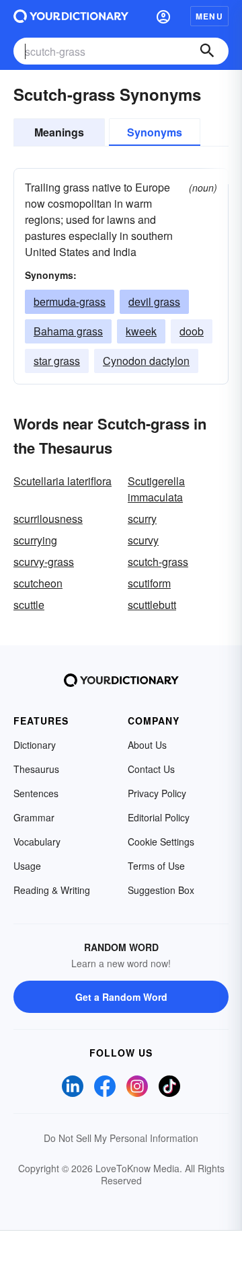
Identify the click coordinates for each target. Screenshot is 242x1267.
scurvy (143, 540)
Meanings (59, 132)
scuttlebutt (152, 604)
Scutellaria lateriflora (62, 481)
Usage (27, 865)
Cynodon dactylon (146, 360)
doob (191, 331)
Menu (209, 16)
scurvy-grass (43, 561)
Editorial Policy (159, 817)
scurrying (35, 540)
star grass (57, 360)
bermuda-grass (70, 301)
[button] (163, 16)
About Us (147, 744)
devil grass (154, 301)
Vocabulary (37, 841)
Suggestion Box (161, 890)
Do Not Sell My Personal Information (121, 1138)
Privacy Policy (157, 793)
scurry (142, 518)
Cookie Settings (161, 841)
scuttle (28, 604)
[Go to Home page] (70, 16)
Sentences (35, 793)
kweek (141, 331)
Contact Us (151, 769)
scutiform (149, 583)
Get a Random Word (121, 997)
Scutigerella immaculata (156, 489)
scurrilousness (48, 518)
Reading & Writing (51, 890)
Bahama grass (68, 331)
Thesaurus (36, 769)
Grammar (33, 817)
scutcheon (38, 583)
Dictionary (34, 744)
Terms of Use (156, 865)
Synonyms (154, 132)
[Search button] (207, 51)
